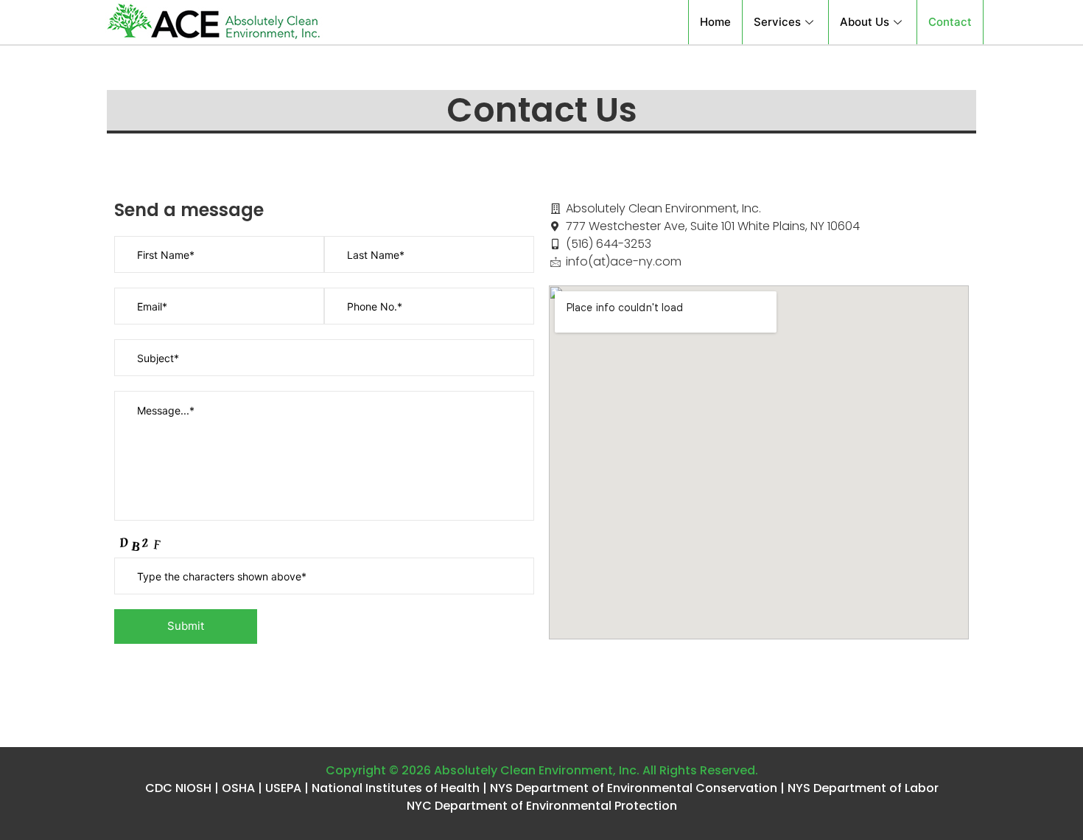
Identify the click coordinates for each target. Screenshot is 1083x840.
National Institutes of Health (396, 788)
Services (777, 22)
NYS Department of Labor (863, 788)
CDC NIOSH (178, 788)
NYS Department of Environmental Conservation (633, 788)
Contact (950, 22)
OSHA (238, 788)
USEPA (283, 788)
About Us (864, 22)
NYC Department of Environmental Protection (542, 805)
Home (715, 22)
